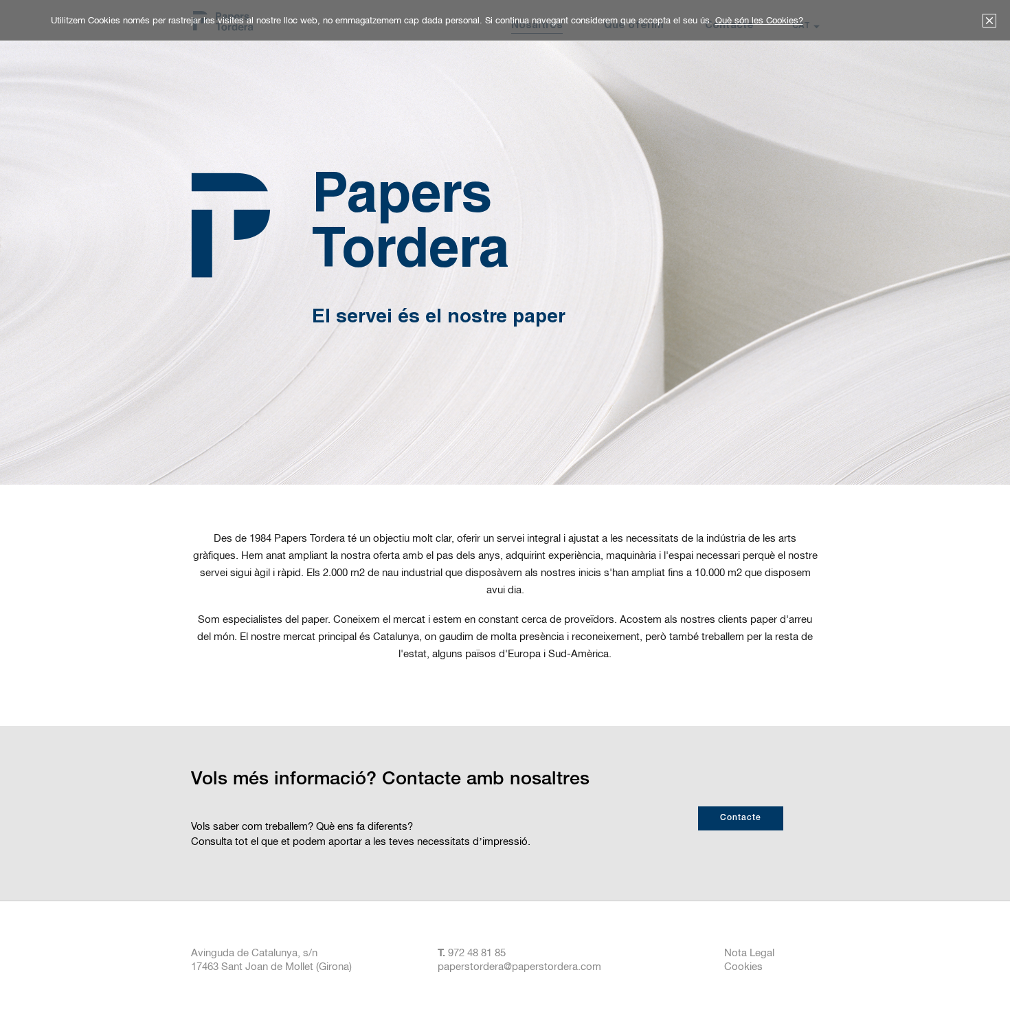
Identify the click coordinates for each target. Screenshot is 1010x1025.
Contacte (740, 818)
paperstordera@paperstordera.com (519, 966)
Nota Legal (749, 952)
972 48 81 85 (475, 952)
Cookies (743, 966)
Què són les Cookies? (759, 20)
